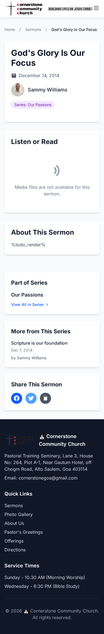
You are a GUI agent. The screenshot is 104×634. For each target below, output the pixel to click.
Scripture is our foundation (39, 343)
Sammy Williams (47, 90)
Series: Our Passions (32, 104)
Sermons (33, 29)
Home (9, 29)
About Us (14, 523)
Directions (15, 549)
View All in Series (27, 304)
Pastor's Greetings (23, 532)
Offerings (14, 541)
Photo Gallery (18, 514)
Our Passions (27, 295)
